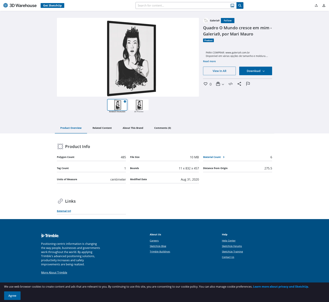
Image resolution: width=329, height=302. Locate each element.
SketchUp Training (232, 251)
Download (254, 71)
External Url (64, 211)
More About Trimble (54, 272)
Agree (12, 296)
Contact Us (228, 257)
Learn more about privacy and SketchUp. (281, 286)
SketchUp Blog (158, 246)
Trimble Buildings (160, 251)
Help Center (229, 240)
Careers (154, 240)
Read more (209, 61)
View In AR (219, 71)
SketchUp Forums (232, 246)
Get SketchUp (52, 5)
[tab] (71, 128)
